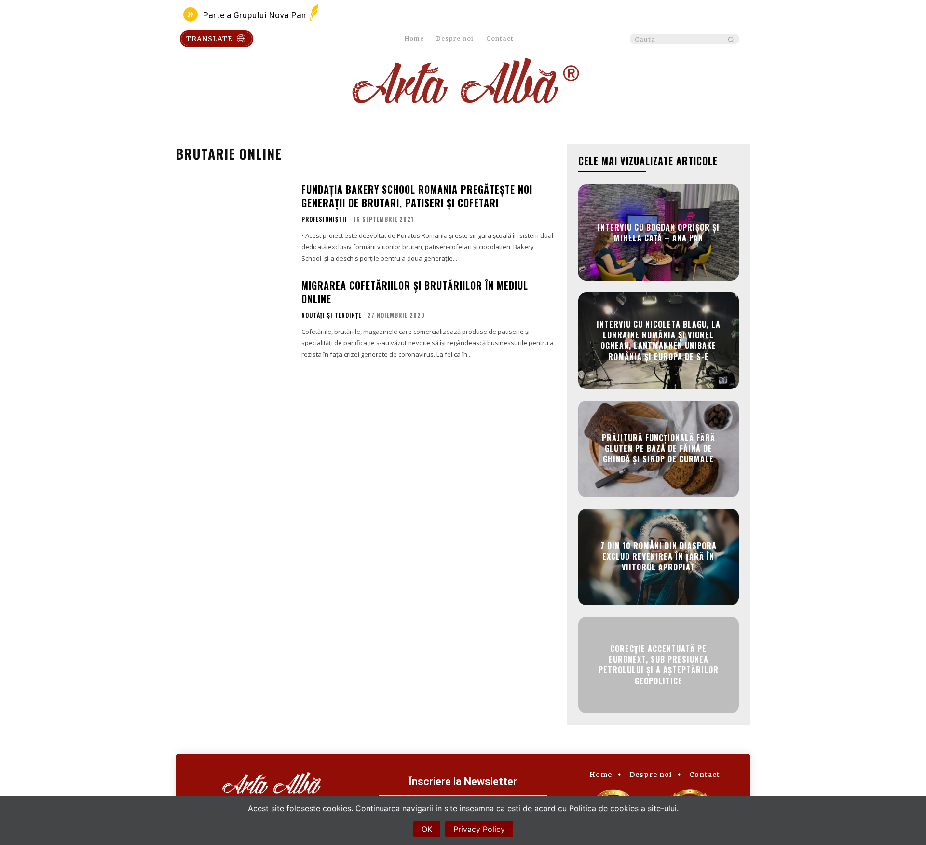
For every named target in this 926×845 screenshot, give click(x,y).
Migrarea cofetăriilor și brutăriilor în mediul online (414, 292)
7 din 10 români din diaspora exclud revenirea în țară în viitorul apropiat (658, 556)
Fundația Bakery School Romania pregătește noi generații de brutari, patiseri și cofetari (416, 196)
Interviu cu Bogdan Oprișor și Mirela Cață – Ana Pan (659, 232)
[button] (684, 39)
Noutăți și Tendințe (331, 315)
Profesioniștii (324, 219)
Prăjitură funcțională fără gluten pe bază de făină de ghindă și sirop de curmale (658, 448)
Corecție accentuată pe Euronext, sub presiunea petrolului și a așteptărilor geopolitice (659, 665)
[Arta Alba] (463, 84)
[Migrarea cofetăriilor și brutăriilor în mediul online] (232, 318)
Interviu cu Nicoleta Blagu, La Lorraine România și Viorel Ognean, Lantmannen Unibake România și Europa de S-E (659, 340)
